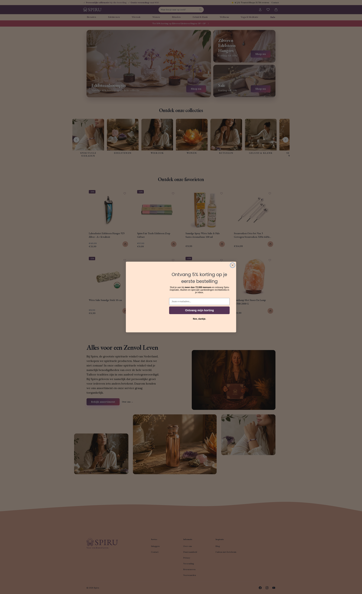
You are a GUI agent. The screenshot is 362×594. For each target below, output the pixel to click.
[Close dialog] (232, 265)
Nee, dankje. (199, 319)
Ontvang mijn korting (199, 310)
